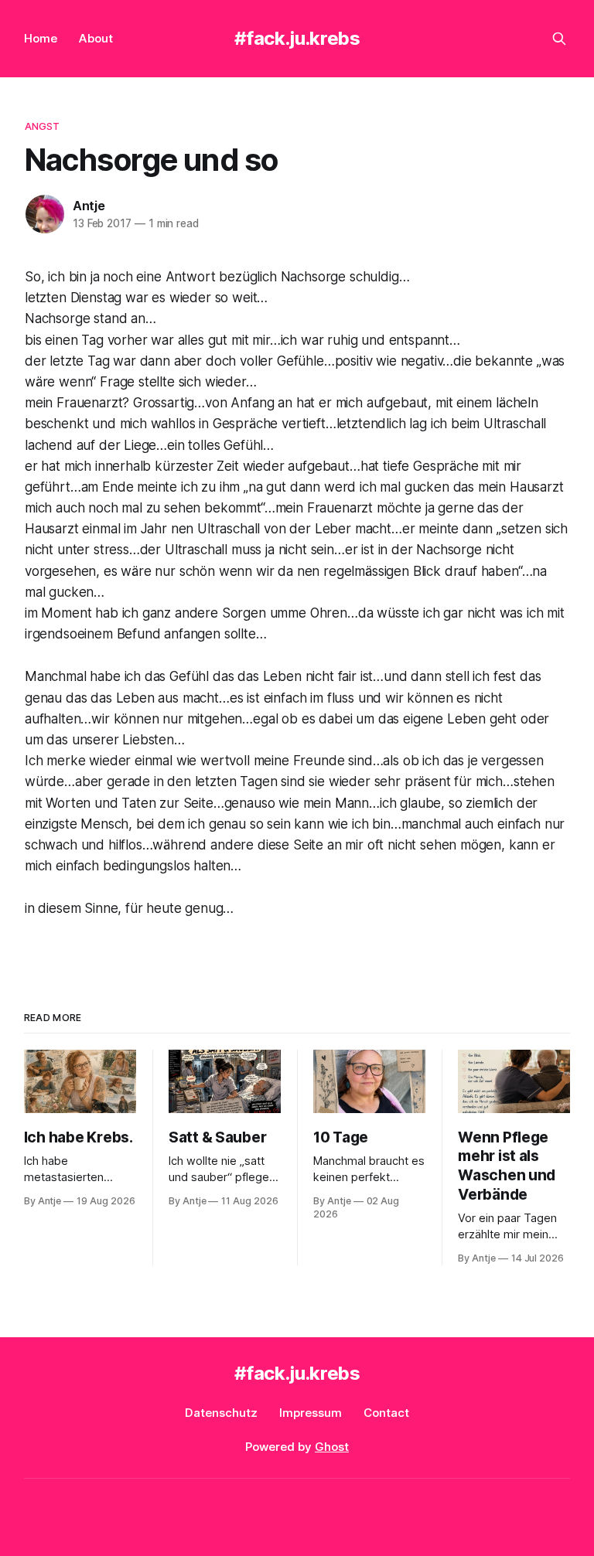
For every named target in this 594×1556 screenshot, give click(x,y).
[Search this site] (559, 38)
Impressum (310, 1412)
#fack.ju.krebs (297, 38)
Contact (386, 1412)
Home (40, 38)
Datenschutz (221, 1412)
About (96, 38)
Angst (42, 126)
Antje (89, 205)
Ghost (332, 1446)
